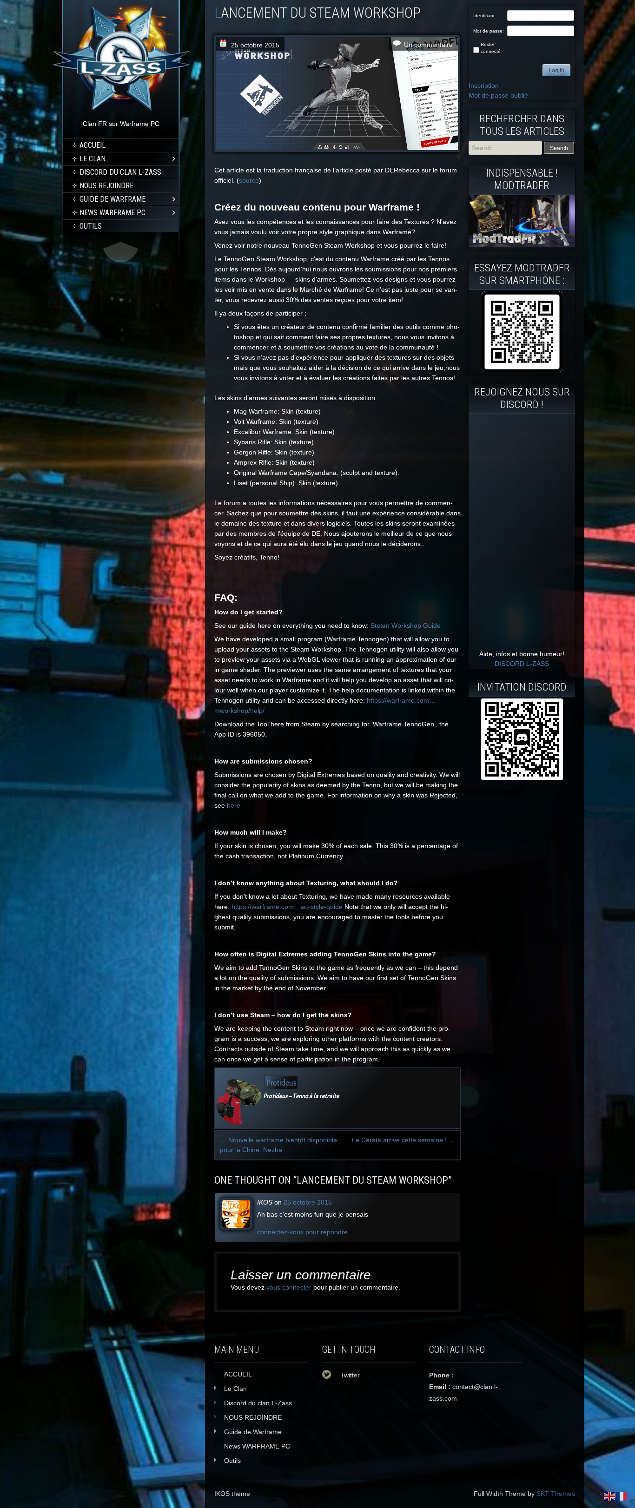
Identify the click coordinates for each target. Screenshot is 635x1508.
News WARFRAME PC (112, 212)
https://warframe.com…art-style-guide (287, 906)
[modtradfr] (522, 332)
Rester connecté (491, 48)
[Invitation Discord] (522, 739)
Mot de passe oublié (498, 95)
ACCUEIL (92, 145)
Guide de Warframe (112, 199)
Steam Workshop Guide (405, 625)
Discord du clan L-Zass (120, 172)
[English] (610, 1496)
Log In (556, 70)
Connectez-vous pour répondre (302, 1232)
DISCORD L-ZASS (522, 663)
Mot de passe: (488, 30)
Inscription (484, 85)
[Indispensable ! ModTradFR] (522, 244)
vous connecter (288, 1287)
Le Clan (92, 158)
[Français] (622, 1496)
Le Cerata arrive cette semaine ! (403, 1140)
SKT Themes (555, 1493)
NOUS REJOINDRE (106, 185)
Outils (90, 226)
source (249, 180)
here (233, 805)
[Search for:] (506, 147)
